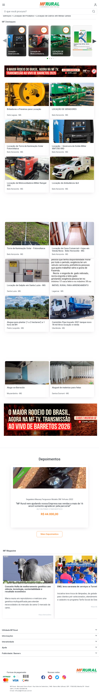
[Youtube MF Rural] (50, 677)
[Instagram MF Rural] (64, 677)
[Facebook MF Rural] (43, 677)
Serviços (7, 16)
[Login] (95, 4)
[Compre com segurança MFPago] (6, 676)
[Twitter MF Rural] (57, 677)
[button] (93, 11)
